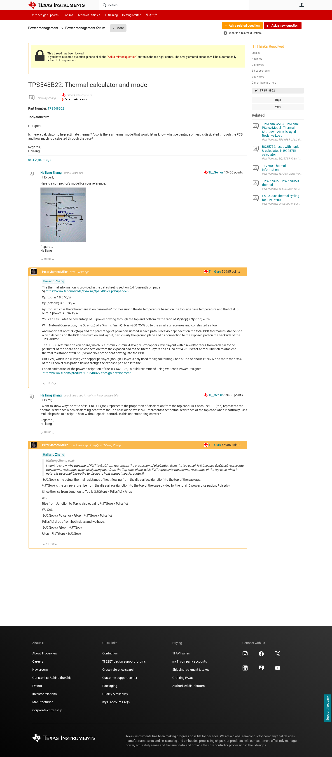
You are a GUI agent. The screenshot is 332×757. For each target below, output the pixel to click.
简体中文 (151, 15)
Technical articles (89, 15)
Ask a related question (244, 25)
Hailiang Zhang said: (60, 460)
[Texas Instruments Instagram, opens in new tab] (245, 655)
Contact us (110, 653)
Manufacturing (42, 702)
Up (42, 260)
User (301, 4)
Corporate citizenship (47, 710)
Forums (68, 15)
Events (37, 686)
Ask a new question (285, 25)
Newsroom (40, 669)
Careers (37, 661)
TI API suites (181, 653)
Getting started (131, 15)
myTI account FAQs (116, 702)
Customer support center (119, 678)
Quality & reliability (115, 694)
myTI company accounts (189, 661)
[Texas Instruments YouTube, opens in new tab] (277, 669)
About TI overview (44, 653)
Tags (278, 99)
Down (53, 260)
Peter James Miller (55, 272)
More (120, 28)
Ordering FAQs (182, 678)
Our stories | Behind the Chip (52, 678)
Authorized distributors (188, 686)
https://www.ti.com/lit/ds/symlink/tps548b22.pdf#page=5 (87, 291)
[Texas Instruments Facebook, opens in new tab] (261, 655)
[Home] (59, 5)
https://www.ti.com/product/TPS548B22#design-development (87, 373)
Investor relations (44, 694)
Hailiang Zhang (47, 98)
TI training (111, 15)
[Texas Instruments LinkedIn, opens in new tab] (245, 669)
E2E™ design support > (44, 15)
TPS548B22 (267, 90)
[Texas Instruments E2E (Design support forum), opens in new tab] (261, 669)
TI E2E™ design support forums (124, 661)
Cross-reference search (118, 669)
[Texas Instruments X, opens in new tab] (277, 655)
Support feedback (327, 708)
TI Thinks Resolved (268, 46)
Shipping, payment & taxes (190, 669)
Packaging (109, 686)
